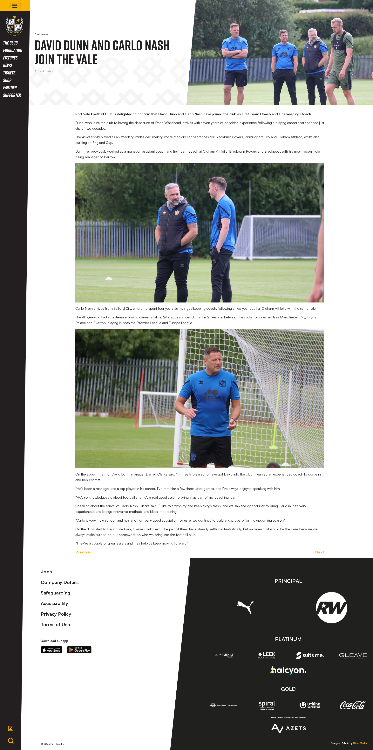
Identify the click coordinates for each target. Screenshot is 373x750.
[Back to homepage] (14, 26)
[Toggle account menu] (10, 728)
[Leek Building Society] (267, 655)
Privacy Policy (56, 614)
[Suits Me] (310, 656)
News (7, 65)
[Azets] (288, 724)
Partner (10, 87)
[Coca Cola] (353, 705)
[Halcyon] (288, 670)
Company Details (60, 582)
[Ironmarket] (224, 655)
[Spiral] (267, 705)
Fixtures (10, 57)
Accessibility (54, 603)
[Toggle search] (11, 741)
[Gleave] (353, 656)
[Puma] (245, 608)
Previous (83, 552)
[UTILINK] (310, 705)
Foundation (12, 50)
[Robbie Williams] (331, 608)
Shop (7, 80)
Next (319, 552)
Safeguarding (55, 593)
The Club (10, 42)
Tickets (9, 72)
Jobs (46, 571)
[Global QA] (224, 705)
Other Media (360, 743)
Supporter (12, 95)
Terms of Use (55, 624)
